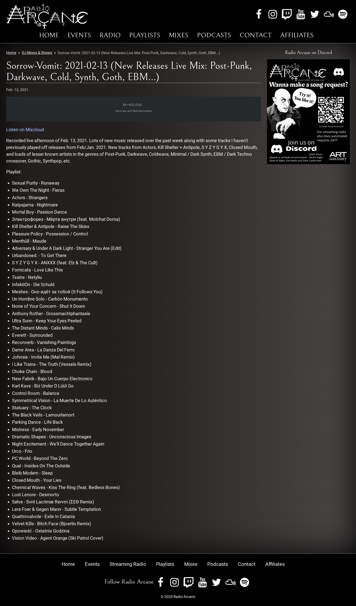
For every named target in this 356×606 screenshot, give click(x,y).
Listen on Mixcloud (25, 129)
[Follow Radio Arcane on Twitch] (287, 13)
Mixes (178, 35)
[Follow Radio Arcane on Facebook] (259, 13)
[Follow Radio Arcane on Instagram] (273, 13)
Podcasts (214, 35)
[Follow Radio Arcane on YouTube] (301, 13)
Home (49, 35)
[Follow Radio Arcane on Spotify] (343, 13)
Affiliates (297, 35)
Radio (110, 35)
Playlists (144, 35)
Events (79, 35)
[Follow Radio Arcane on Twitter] (315, 13)
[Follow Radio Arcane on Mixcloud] (329, 13)
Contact (256, 35)
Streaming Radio (128, 564)
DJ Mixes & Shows (37, 52)
